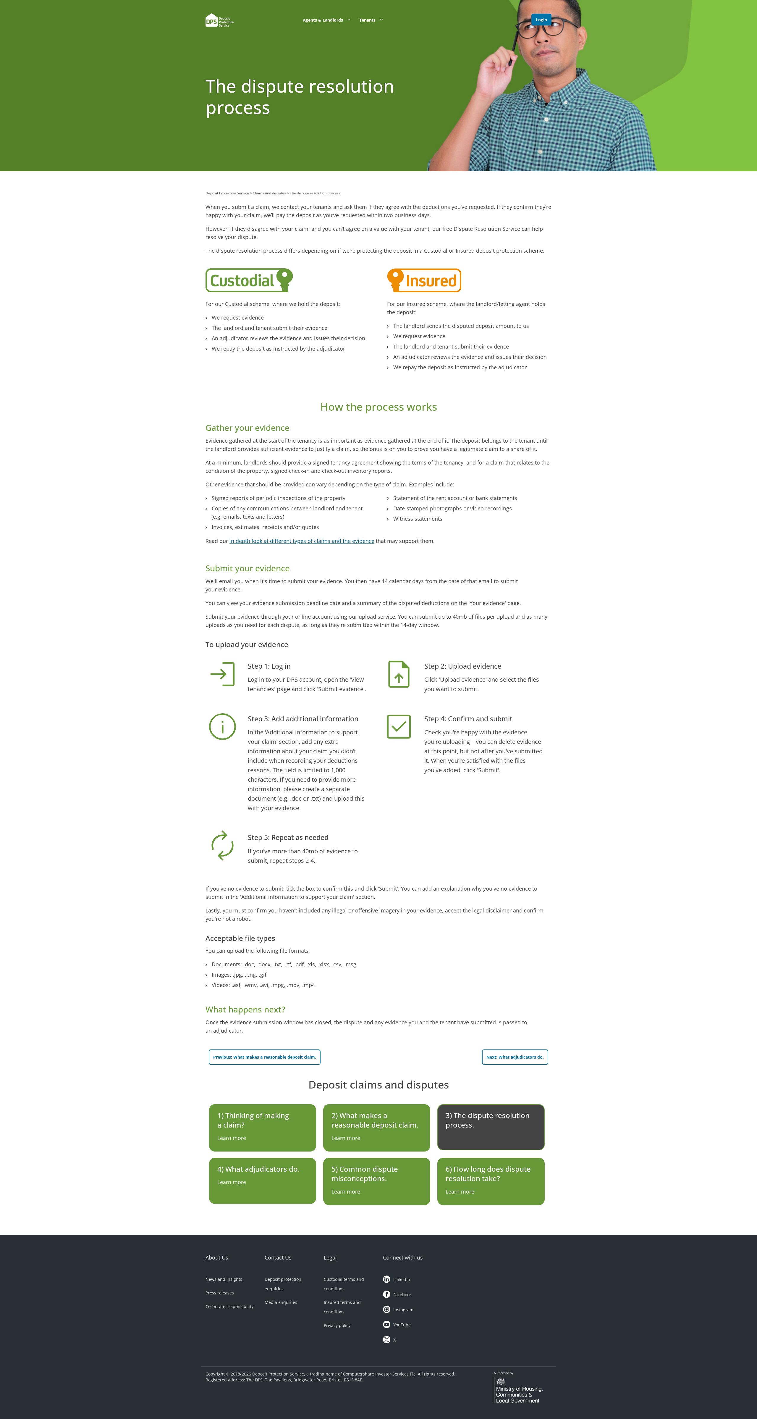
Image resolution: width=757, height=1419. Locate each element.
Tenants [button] (367, 20)
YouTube (402, 1325)
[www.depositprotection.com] (232, 21)
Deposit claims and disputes (378, 1084)
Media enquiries (281, 1302)
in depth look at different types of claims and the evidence (301, 540)
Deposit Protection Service (227, 193)
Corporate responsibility (229, 1306)
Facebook (402, 1294)
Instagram (403, 1309)
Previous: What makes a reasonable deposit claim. (264, 1057)
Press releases (220, 1293)
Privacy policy (337, 1325)
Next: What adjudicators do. (515, 1057)
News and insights (224, 1279)
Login (541, 19)
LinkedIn (401, 1279)
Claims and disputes (269, 193)
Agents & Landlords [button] (323, 20)
